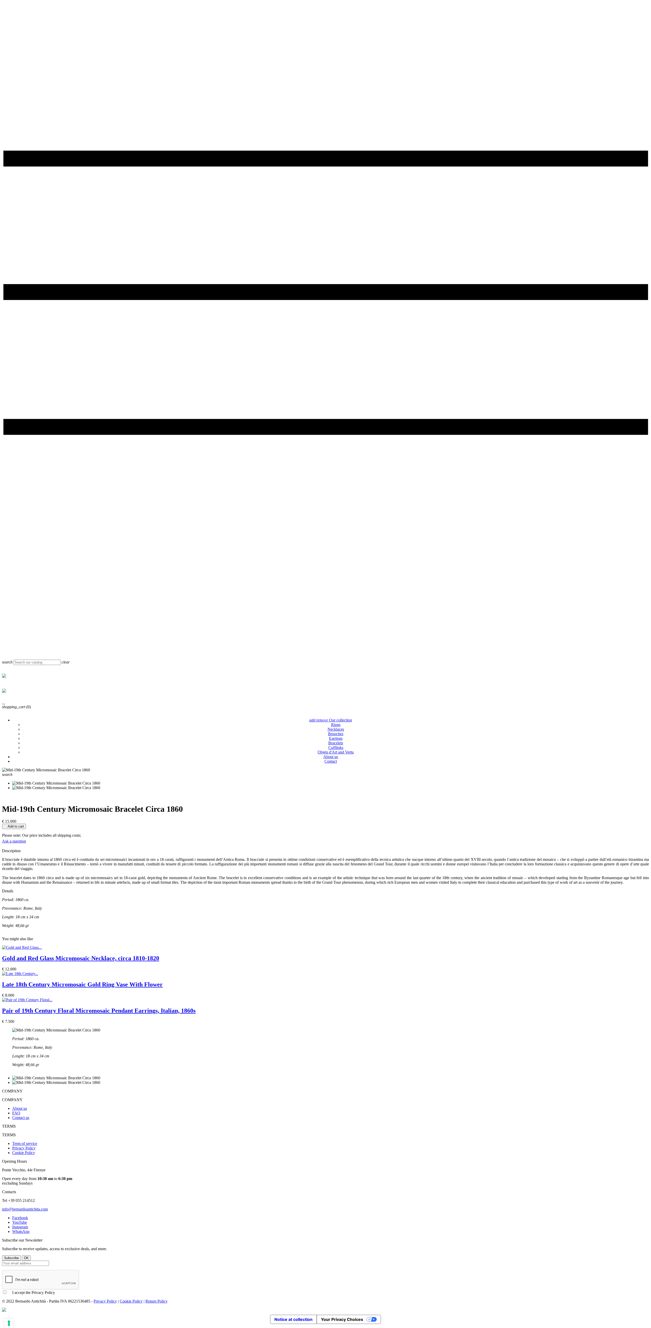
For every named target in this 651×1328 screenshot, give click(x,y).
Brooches (335, 734)
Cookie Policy (23, 1152)
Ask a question (14, 841)
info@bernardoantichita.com (25, 1209)
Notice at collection (293, 1319)
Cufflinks (335, 747)
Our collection (330, 720)
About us (330, 757)
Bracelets (335, 743)
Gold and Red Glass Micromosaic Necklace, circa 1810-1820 (80, 958)
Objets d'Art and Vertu (336, 752)
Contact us (20, 1117)
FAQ (16, 1113)
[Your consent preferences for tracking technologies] (9, 1323)
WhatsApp (20, 1231)
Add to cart (14, 826)
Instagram (20, 1227)
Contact (330, 761)
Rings (336, 724)
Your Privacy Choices (342, 1319)
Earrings (336, 738)
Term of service (24, 1143)
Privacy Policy (24, 1148)
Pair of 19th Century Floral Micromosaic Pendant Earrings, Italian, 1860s (99, 1010)
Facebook (20, 1218)
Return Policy (156, 1301)
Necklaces (336, 729)
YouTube (19, 1222)
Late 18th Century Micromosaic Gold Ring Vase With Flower (82, 984)
